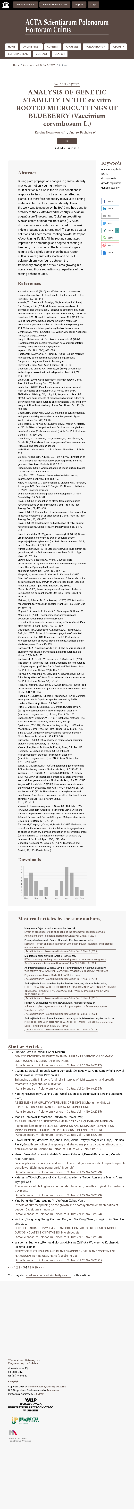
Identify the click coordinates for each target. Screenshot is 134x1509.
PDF (67, 141)
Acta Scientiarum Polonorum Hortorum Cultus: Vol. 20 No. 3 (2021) (59, 1260)
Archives (27, 65)
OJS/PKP (39, 1393)
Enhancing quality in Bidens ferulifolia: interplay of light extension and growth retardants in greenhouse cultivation (64, 1082)
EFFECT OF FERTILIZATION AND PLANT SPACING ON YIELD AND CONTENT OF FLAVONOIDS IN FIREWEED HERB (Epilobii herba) (65, 1253)
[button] (110, 201)
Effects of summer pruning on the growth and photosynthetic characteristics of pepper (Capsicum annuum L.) (66, 1207)
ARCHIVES (72, 46)
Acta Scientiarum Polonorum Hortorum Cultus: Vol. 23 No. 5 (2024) (62, 1013)
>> (42, 1267)
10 (36, 1267)
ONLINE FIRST (31, 46)
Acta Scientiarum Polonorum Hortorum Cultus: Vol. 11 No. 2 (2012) (62, 998)
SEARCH (60, 53)
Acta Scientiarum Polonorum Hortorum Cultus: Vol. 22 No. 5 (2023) (59, 1172)
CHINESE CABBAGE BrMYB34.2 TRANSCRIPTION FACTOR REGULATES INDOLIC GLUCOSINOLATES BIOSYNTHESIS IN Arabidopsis (66, 1230)
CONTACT (41, 53)
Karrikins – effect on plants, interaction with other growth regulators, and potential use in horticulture (69, 945)
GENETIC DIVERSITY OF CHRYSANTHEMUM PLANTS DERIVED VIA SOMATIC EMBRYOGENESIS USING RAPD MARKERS (64, 1058)
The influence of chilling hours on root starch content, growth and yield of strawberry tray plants (69, 1188)
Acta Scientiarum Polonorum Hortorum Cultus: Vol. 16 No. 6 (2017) (59, 1065)
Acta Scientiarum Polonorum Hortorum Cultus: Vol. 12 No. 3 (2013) (62, 978)
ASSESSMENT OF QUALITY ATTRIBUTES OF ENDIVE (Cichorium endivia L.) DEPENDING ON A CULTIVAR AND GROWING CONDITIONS (62, 1105)
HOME (11, 46)
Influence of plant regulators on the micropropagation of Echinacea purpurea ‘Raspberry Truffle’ (66, 1008)
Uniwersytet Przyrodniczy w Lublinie (47, 1386)
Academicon (53, 1390)
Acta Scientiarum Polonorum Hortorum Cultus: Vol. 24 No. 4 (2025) (60, 963)
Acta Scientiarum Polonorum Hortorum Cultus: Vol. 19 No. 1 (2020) (59, 1237)
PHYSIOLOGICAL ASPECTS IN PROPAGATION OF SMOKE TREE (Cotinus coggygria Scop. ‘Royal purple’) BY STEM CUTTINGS (69, 1024)
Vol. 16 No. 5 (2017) (45, 65)
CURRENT (53, 46)
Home (16, 65)
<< (9, 1267)
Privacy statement (25, 4)
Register (79, 4)
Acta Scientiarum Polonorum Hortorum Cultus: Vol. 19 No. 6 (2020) (59, 1134)
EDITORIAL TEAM (18, 53)
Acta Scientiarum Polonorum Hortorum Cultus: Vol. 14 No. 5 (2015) (62, 1029)
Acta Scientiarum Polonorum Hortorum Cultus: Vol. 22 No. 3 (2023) (62, 951)
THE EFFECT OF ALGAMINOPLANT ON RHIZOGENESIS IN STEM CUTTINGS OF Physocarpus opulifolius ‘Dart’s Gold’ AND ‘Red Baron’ (66, 973)
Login (93, 4)
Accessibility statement (54, 4)
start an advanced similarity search (48, 1275)
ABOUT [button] (117, 46)
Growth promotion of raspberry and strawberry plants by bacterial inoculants (72, 1144)
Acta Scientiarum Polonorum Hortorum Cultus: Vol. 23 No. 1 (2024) (60, 935)
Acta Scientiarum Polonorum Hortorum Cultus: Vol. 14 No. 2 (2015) (59, 1111)
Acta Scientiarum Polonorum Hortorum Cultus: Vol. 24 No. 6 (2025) (59, 1088)
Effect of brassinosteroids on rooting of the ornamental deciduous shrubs (65, 931)
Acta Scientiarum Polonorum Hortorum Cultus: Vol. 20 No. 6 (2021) (58, 1149)
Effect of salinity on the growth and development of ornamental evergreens (65, 959)
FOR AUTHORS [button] (95, 46)
